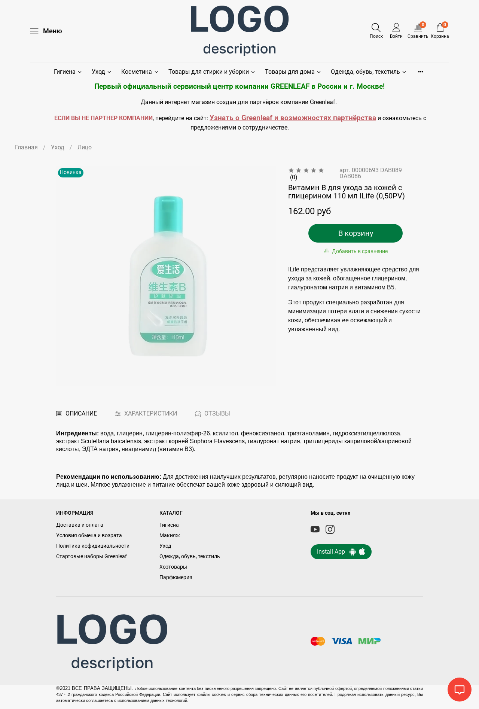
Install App (333, 551)
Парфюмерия (175, 577)
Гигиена (65, 71)
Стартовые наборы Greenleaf (91, 556)
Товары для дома (290, 71)
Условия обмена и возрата (89, 535)
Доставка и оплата (79, 525)
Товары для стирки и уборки (208, 71)
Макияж (169, 535)
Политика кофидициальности (92, 546)
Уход (98, 71)
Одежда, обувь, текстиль (365, 71)
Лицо (84, 147)
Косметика (136, 71)
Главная (26, 147)
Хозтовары (173, 567)
